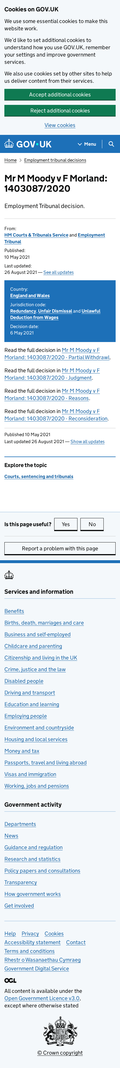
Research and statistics (32, 859)
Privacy (30, 933)
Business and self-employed (37, 634)
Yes (69, 524)
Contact (76, 942)
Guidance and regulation (33, 847)
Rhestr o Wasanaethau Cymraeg (42, 959)
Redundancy (23, 311)
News (11, 835)
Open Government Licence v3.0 (42, 998)
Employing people (25, 716)
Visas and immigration (30, 774)
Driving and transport (29, 692)
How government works (32, 894)
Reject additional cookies (60, 110)
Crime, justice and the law (35, 669)
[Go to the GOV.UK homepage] (28, 144)
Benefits (14, 611)
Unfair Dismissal (55, 311)
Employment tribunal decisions (55, 160)
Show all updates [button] (87, 441)
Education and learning (31, 704)
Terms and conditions (29, 951)
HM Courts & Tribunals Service (36, 235)
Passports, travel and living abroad (45, 762)
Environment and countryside (39, 727)
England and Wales (30, 295)
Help (10, 933)
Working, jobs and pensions (36, 786)
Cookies (54, 933)
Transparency (20, 882)
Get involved (19, 905)
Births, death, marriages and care (44, 622)
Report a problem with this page (60, 548)
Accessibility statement (32, 942)
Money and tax (21, 751)
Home (10, 160)
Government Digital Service (36, 968)
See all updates (58, 272)
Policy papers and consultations (42, 870)
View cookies (60, 125)
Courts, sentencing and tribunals (38, 476)
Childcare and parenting (33, 646)
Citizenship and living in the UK (40, 657)
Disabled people (23, 681)
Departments (20, 824)
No (96, 524)
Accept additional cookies (60, 94)
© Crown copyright (60, 1052)
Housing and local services (36, 739)
